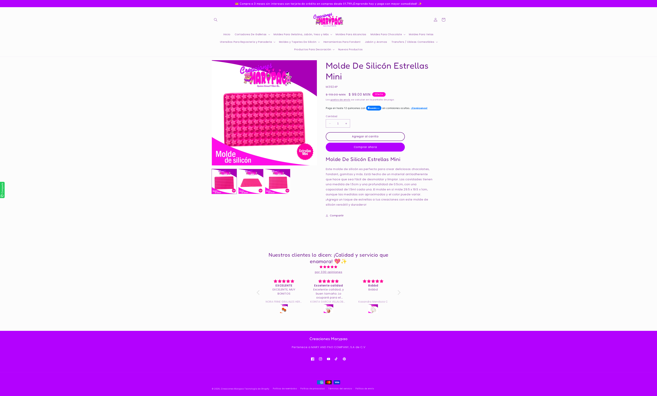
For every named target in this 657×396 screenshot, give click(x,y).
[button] (216, 20)
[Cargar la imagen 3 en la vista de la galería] (277, 181)
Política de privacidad (312, 388)
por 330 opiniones (328, 272)
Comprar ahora (365, 147)
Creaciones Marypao (232, 388)
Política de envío (365, 388)
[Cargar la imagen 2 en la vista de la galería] (251, 181)
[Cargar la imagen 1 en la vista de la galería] (224, 181)
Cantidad (331, 116)
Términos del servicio (340, 388)
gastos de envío (340, 99)
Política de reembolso (285, 388)
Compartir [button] (337, 215)
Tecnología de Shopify (256, 388)
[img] (329, 267)
